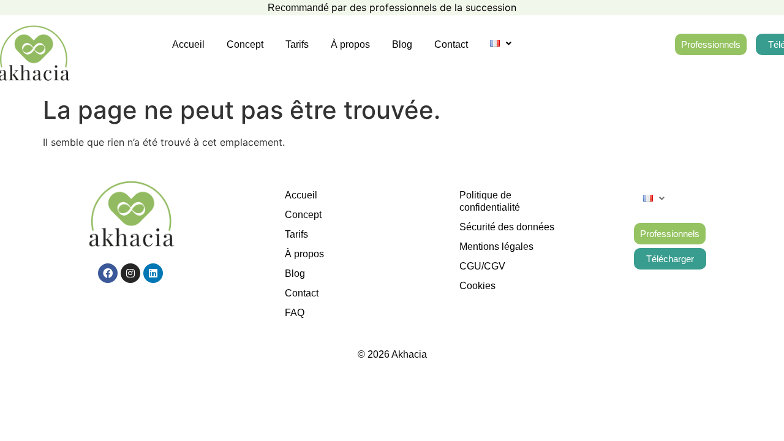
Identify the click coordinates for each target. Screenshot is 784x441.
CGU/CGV (482, 266)
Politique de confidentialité (489, 201)
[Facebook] (108, 273)
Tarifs (297, 44)
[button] (500, 43)
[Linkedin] (153, 273)
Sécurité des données (506, 227)
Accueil (188, 44)
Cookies (477, 286)
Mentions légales (496, 246)
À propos (350, 44)
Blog (402, 44)
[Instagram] (130, 273)
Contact (451, 44)
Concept (245, 44)
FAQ (294, 312)
